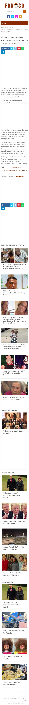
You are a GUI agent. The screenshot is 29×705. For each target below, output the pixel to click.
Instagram (19, 177)
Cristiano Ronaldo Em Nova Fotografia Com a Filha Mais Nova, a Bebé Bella (14, 293)
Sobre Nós (4, 701)
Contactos (12, 701)
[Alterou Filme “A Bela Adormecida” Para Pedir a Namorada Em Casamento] (14, 362)
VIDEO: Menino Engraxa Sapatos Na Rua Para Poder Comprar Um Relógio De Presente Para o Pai (14, 266)
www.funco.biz (21, 698)
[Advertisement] (14, 71)
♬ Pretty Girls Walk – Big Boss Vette (16, 170)
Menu (4, 23)
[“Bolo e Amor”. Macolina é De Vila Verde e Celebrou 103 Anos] (14, 388)
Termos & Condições (22, 701)
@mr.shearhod (16, 167)
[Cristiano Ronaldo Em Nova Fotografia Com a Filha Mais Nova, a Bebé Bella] (14, 281)
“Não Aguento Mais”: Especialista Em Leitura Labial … (11, 495)
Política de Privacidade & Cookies (15, 703)
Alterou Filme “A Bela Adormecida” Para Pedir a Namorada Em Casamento (14, 373)
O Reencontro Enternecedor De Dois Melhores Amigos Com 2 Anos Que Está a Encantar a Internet (14, 346)
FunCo (6, 698)
